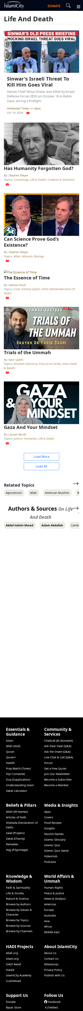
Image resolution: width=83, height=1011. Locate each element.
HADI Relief (13, 964)
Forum (48, 763)
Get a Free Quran (55, 768)
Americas (50, 904)
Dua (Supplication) (18, 779)
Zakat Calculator (16, 791)
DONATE (54, 6)
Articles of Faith (16, 817)
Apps (47, 811)
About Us (50, 953)
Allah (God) (13, 746)
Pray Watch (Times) (18, 768)
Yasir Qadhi (15, 360)
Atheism (27, 256)
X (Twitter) (51, 1007)
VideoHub (50, 856)
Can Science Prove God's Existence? (31, 242)
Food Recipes (53, 823)
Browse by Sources (18, 926)
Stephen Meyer (18, 175)
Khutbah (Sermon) (25, 364)
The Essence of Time (27, 277)
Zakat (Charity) (15, 838)
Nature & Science (17, 898)
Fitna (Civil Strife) (50, 364)
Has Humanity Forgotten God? (38, 168)
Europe (49, 910)
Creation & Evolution (61, 179)
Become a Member (56, 785)
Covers (48, 817)
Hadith (10, 763)
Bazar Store (13, 1007)
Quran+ (11, 757)
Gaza (37, 108)
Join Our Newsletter (57, 774)
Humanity (30, 438)
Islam (9, 740)
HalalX (10, 970)
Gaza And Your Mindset (31, 427)
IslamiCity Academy (18, 975)
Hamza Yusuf (17, 285)
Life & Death (38, 179)
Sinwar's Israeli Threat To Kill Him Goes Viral (38, 81)
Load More (41, 456)
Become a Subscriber (58, 779)
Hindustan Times (18, 108)
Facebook (54, 1002)
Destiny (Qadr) (30, 289)
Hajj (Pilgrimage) (17, 850)
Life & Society (15, 893)
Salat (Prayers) (15, 833)
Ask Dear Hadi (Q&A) (57, 746)
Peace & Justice (54, 893)
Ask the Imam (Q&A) (57, 751)
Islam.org (12, 958)
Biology (39, 256)
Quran (10, 751)
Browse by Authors (18, 904)
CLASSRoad (13, 981)
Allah (17, 256)
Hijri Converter (15, 774)
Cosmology (21, 179)
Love (17, 289)
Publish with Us (54, 975)
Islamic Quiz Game (56, 850)
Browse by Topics (17, 920)
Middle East (51, 932)
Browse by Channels (19, 931)
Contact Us (51, 958)
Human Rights (53, 887)
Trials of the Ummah (27, 352)
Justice (18, 438)
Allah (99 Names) (17, 811)
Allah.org (12, 953)
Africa (48, 926)
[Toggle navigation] (77, 6)
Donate (11, 1002)
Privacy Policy (53, 970)
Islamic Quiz (52, 845)
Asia (47, 921)
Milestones (51, 964)
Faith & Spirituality (18, 887)
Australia (50, 915)
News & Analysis (55, 898)
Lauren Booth (17, 434)
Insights (49, 828)
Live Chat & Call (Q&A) (58, 757)
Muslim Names (54, 834)
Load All (41, 466)
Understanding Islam (20, 785)
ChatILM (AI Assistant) (58, 740)
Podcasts (50, 862)
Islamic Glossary (54, 839)
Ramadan (12, 844)
